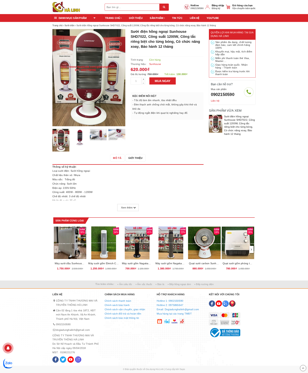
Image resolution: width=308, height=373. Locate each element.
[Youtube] (71, 359)
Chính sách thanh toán (118, 300)
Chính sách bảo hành (117, 305)
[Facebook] (55, 359)
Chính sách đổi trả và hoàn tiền (123, 313)
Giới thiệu (136, 17)
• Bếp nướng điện (204, 284)
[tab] (117, 158)
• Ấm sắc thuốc (144, 284)
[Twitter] (63, 359)
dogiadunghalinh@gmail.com (73, 329)
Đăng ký (216, 8)
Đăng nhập (218, 5)
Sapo (182, 369)
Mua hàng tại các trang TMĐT (174, 313)
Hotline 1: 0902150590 (170, 300)
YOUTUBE (213, 17)
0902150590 (222, 94)
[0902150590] (249, 92)
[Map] (232, 303)
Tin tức (177, 17)
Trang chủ (113, 17)
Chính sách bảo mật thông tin (122, 317)
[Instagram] (78, 359)
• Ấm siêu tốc (124, 284)
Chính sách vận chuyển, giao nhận (125, 309)
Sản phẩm (157, 17)
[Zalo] (225, 303)
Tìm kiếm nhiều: (104, 284)
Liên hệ (195, 17)
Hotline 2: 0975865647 (170, 305)
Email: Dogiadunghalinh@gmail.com (178, 309)
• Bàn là (160, 284)
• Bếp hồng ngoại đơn (179, 284)
